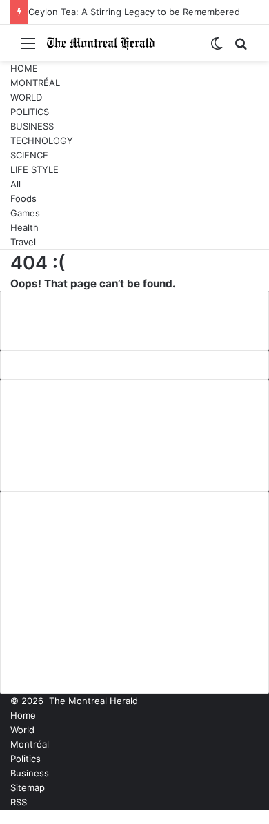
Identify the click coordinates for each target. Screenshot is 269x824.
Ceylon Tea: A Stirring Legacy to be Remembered (134, 11)
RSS (18, 801)
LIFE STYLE (34, 169)
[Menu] (28, 47)
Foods (23, 198)
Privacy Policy (48, 446)
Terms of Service (57, 469)
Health (24, 227)
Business (32, 126)
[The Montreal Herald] (101, 42)
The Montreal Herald (93, 700)
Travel (23, 241)
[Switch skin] (216, 47)
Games (25, 212)
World (26, 97)
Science (29, 155)
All (15, 183)
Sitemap (27, 787)
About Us (36, 401)
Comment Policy (55, 424)
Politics (29, 111)
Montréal (35, 82)
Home (24, 68)
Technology (41, 140)
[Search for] (241, 47)
